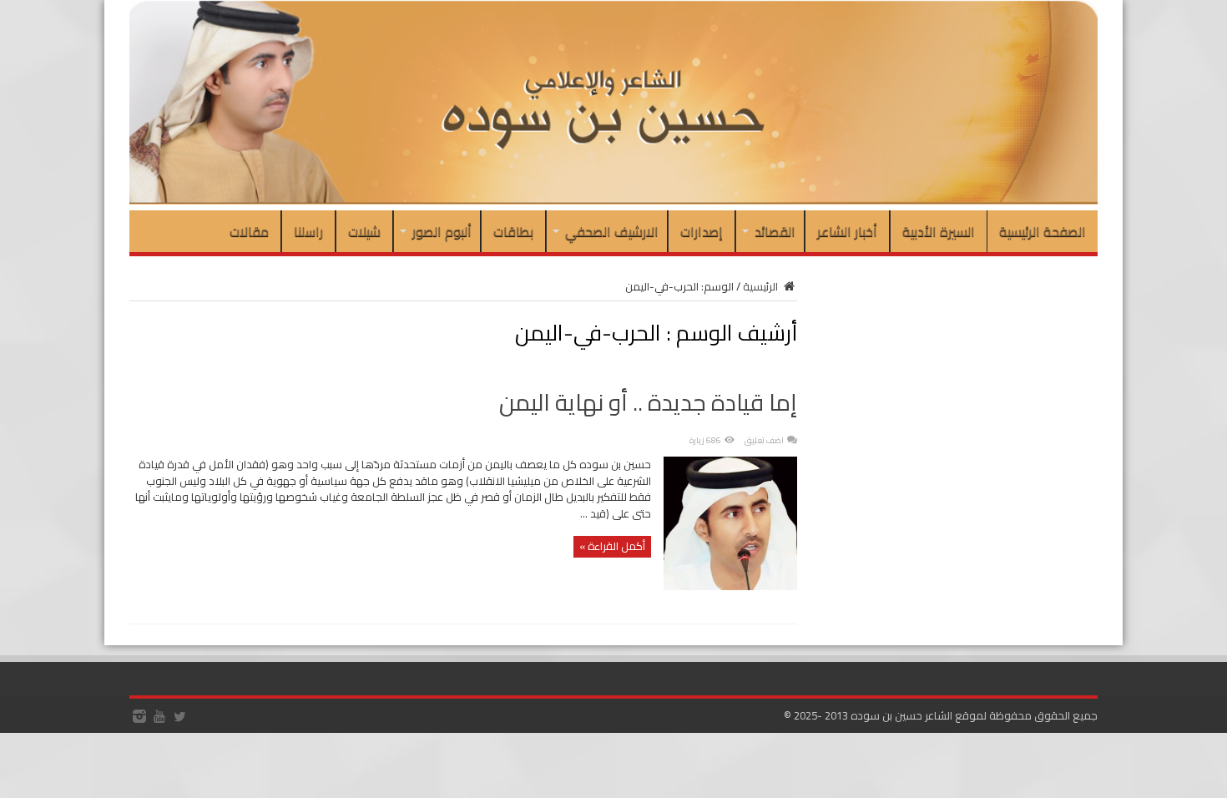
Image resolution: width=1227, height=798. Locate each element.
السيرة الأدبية (938, 231)
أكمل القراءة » (612, 546)
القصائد (775, 231)
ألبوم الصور (442, 231)
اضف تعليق (764, 440)
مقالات (249, 231)
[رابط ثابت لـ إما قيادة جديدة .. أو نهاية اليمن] (730, 586)
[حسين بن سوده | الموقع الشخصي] (613, 200)
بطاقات (513, 231)
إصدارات (701, 231)
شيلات (364, 231)
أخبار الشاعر (847, 231)
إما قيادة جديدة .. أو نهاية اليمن (648, 402)
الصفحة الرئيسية (1042, 231)
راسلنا (308, 231)
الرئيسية (761, 286)
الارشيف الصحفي (612, 231)
